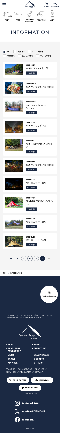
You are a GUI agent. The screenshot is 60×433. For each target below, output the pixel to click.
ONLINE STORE (20, 380)
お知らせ (21, 51)
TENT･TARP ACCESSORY (14, 349)
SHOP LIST (39, 369)
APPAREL (13, 363)
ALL (9, 51)
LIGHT (11, 355)
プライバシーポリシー (30, 393)
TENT (11, 344)
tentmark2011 (30, 403)
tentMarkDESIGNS (33, 411)
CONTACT (39, 372)
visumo (41, 317)
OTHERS (38, 363)
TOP (5, 273)
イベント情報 (37, 51)
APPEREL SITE (31, 388)
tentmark (28, 419)
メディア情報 (27, 56)
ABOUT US (10, 369)
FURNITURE (40, 348)
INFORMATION (25, 372)
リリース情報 (46, 56)
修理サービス (11, 372)
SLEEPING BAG (41, 355)
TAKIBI (11, 359)
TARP (37, 344)
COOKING (39, 359)
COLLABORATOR (25, 369)
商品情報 (11, 56)
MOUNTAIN (44, 380)
